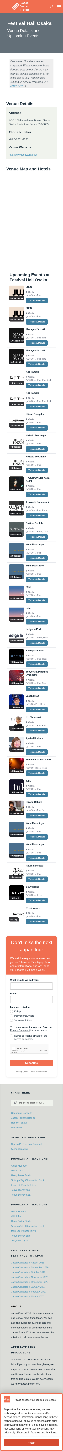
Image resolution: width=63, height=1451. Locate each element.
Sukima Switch (34, 523)
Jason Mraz (32, 695)
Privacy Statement (20, 1030)
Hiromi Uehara (34, 802)
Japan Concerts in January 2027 (28, 1286)
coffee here (16, 86)
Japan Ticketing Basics (23, 1117)
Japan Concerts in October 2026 (28, 1272)
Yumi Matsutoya (35, 544)
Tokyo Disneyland (20, 1190)
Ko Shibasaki (33, 717)
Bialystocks (32, 886)
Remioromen (33, 908)
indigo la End (33, 629)
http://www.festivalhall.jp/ (23, 154)
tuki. (28, 780)
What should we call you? (24, 980)
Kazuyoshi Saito (35, 650)
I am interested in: (20, 1007)
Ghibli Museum (19, 1165)
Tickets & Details (36, 300)
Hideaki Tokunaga (36, 435)
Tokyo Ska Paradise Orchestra (37, 673)
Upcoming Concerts (21, 1113)
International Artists (24, 1015)
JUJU (29, 287)
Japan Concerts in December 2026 (29, 1282)
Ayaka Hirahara (34, 738)
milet (28, 586)
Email (13, 993)
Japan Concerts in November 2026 (29, 1277)
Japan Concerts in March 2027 (27, 1296)
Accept (31, 1442)
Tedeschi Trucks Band (38, 759)
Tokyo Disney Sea (20, 1194)
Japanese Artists (23, 1020)
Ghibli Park (17, 1170)
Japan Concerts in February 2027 (28, 1291)
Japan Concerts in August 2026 (27, 1262)
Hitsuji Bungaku (35, 414)
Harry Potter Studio (21, 1175)
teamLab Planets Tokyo (23, 1185)
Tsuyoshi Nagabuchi (37, 502)
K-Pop (17, 1011)
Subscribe (31, 1063)
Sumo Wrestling (19, 1149)
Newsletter (16, 1127)
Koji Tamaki (32, 371)
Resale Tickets (19, 1122)
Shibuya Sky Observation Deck (27, 1180)
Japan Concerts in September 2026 (29, 1267)
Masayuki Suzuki (35, 329)
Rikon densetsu (34, 865)
